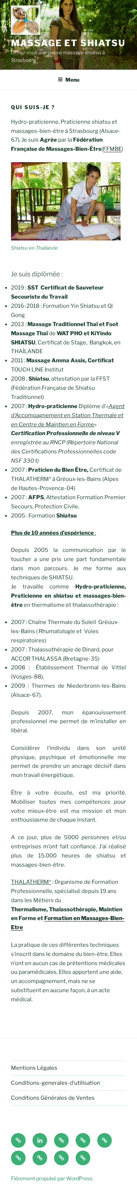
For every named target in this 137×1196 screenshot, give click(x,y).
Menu (72, 79)
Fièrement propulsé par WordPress (51, 1178)
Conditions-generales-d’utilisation (55, 1083)
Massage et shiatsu (68, 43)
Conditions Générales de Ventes (53, 1098)
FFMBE (112, 149)
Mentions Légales (34, 1068)
